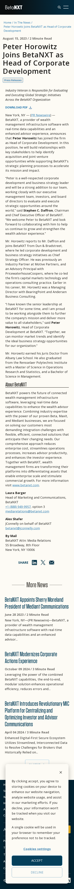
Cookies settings (37, 849)
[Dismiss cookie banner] (60, 773)
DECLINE (37, 872)
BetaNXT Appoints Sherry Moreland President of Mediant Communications (37, 603)
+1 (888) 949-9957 (18, 507)
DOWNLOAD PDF (16, 107)
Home (7, 22)
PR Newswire (40, 115)
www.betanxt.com (25, 485)
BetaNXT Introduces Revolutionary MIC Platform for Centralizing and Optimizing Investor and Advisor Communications (37, 714)
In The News (22, 22)
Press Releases (13, 80)
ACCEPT (37, 860)
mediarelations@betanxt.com (27, 511)
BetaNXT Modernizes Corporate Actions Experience (31, 657)
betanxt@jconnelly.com (22, 528)
